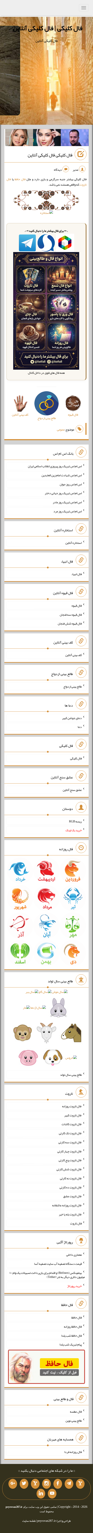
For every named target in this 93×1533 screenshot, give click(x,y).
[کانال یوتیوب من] (52, 1494)
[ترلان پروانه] (47, 139)
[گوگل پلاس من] (12, 1484)
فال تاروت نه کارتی (71, 1178)
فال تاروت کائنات (72, 1124)
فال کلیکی (76, 758)
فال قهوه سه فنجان (71, 614)
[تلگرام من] (69, 1484)
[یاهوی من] (80, 1484)
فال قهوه (77, 605)
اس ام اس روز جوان (71, 484)
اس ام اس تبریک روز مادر (67, 502)
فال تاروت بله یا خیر (70, 1214)
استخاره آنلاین (73, 542)
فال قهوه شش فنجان (70, 623)
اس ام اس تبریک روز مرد (67, 511)
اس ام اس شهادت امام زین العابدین (62, 475)
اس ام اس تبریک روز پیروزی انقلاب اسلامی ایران (55, 466)
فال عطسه (76, 1411)
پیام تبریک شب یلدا (70, 1344)
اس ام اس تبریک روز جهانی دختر (63, 493)
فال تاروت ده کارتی (70, 1187)
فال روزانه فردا (73, 1452)
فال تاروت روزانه (72, 1106)
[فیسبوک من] (57, 1484)
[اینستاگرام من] (46, 1484)
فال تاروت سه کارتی (70, 1142)
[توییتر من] (24, 1484)
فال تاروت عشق (72, 1196)
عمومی (61, 429)
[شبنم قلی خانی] (19, 139)
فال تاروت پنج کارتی (70, 1160)
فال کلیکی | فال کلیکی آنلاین (47, 28)
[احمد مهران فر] (75, 139)
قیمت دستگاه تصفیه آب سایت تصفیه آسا (58, 1264)
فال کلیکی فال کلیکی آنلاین (50, 155)
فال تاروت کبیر (73, 1115)
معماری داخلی (74, 1255)
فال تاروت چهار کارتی (69, 1151)
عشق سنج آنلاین (72, 790)
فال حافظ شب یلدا (71, 1335)
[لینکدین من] (41, 1494)
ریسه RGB (75, 821)
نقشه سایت (29, 1521)
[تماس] (35, 1484)
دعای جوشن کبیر (72, 718)
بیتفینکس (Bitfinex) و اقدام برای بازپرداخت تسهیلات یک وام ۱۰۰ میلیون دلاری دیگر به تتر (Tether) (47, 1275)
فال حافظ (20, 179)
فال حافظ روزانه (73, 1326)
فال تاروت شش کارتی (69, 1169)
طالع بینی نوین (74, 1420)
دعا (80, 727)
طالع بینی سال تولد (71, 1075)
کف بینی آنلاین (73, 655)
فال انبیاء (76, 574)
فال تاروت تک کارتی (70, 1133)
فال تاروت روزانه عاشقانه (67, 1205)
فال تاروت (76, 1223)
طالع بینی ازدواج (72, 686)
